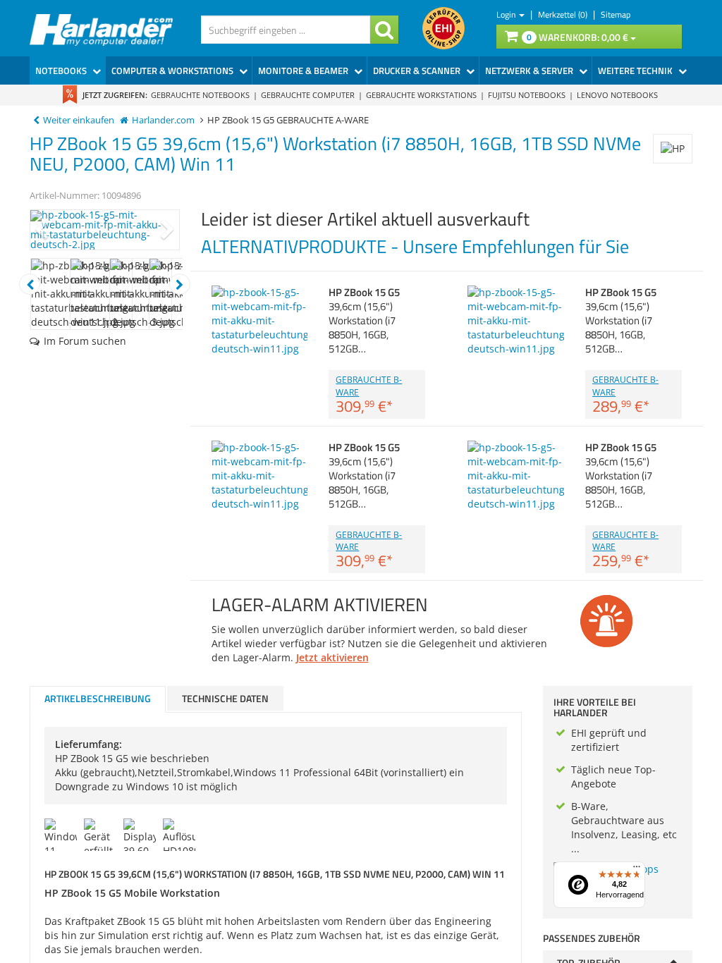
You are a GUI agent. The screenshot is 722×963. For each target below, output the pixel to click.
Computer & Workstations (173, 70)
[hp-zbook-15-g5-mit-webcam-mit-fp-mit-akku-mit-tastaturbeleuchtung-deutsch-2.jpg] (104, 230)
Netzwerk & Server (530, 70)
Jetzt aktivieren (332, 657)
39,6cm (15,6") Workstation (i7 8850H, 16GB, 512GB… (364, 320)
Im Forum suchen (85, 341)
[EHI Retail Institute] (443, 28)
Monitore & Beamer (304, 70)
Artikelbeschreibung (97, 698)
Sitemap (615, 14)
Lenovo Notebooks (617, 95)
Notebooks (62, 70)
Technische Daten (225, 698)
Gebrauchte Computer (308, 95)
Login (507, 14)
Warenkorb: (577, 37)
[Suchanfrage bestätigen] (384, 30)
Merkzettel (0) (563, 14)
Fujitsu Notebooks (526, 95)
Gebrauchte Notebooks (200, 95)
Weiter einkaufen (78, 120)
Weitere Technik (636, 70)
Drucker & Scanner (418, 70)
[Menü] (636, 869)
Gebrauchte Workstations (421, 95)
